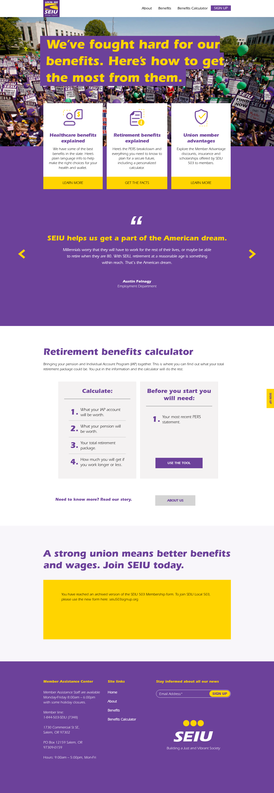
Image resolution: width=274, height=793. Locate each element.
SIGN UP (221, 8)
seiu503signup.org (123, 599)
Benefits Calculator (193, 8)
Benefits (164, 8)
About (147, 8)
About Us (175, 500)
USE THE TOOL (179, 463)
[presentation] (22, 254)
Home (112, 692)
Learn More (73, 183)
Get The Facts (137, 183)
